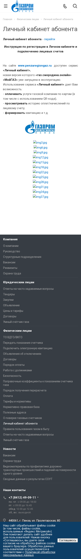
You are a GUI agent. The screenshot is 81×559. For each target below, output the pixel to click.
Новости (9, 449)
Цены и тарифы (13, 310)
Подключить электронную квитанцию (27, 348)
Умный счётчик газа (16, 321)
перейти (49, 39)
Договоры (9, 316)
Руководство (11, 251)
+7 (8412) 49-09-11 (22, 497)
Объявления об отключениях (22, 353)
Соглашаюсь (67, 540)
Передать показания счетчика (23, 342)
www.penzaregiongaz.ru (35, 65)
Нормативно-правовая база (21, 407)
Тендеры (9, 294)
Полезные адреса (14, 412)
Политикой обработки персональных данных (29, 553)
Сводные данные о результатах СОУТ (27, 479)
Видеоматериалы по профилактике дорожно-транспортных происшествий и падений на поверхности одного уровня (39, 470)
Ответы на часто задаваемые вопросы (28, 288)
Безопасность (12, 375)
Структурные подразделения (22, 256)
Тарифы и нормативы (17, 401)
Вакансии (9, 262)
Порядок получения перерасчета (24, 390)
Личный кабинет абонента (20, 423)
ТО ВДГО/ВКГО (12, 337)
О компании (10, 245)
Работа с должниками (17, 370)
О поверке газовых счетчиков (22, 418)
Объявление (11, 305)
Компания (10, 239)
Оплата (8, 395)
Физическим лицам (17, 330)
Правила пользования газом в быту (26, 429)
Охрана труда (12, 273)
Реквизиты (10, 267)
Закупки (8, 299)
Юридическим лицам (18, 282)
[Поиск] (75, 6)
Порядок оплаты (14, 364)
